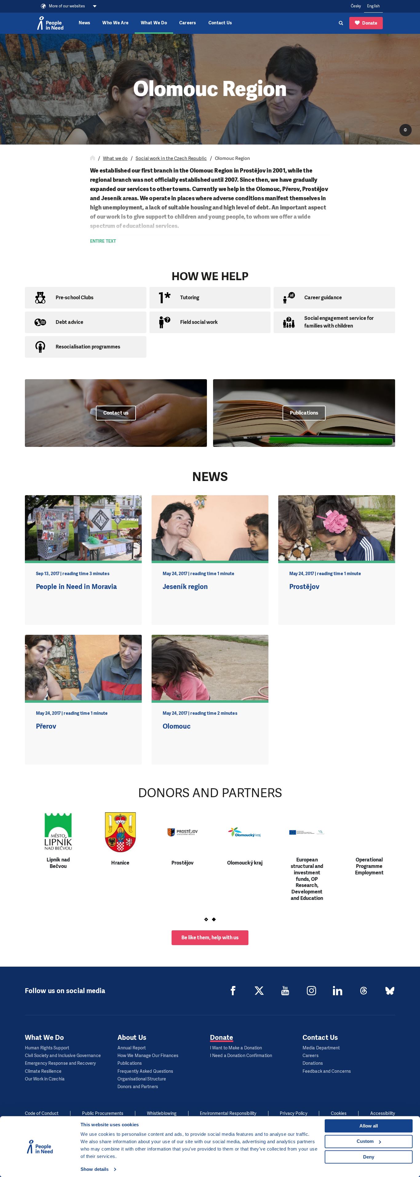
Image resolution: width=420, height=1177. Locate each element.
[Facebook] (233, 990)
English (373, 6)
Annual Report (131, 1048)
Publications (129, 1063)
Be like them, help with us (210, 937)
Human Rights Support (47, 1048)
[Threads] (363, 990)
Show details (95, 1169)
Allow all (368, 1125)
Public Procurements (103, 1113)
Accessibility (382, 1113)
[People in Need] (50, 23)
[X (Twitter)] (259, 990)
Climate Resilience (43, 1071)
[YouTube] (285, 990)
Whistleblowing (161, 1113)
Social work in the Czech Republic (171, 158)
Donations (313, 1063)
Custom (365, 1141)
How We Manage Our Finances (148, 1056)
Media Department (321, 1048)
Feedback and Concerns (327, 1071)
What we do (115, 158)
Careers (187, 23)
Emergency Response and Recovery (60, 1063)
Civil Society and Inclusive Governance (63, 1056)
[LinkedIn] (337, 990)
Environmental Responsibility (228, 1113)
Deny (368, 1156)
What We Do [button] (154, 23)
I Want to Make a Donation (236, 1048)
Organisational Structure (141, 1079)
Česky (356, 6)
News (84, 23)
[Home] (92, 158)
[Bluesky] (389, 990)
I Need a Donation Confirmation (241, 1056)
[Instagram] (311, 990)
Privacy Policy (293, 1113)
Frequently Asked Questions (145, 1071)
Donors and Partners (137, 1087)
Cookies (339, 1113)
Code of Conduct (42, 1113)
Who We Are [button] (115, 23)
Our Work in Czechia (45, 1079)
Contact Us (220, 23)
